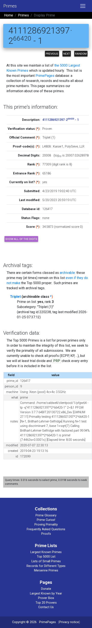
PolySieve (71, 146)
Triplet (15, 297)
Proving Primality (46, 524)
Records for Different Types (46, 566)
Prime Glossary (46, 515)
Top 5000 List (46, 556)
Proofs (46, 534)
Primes (10, 6)
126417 (47, 209)
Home (8, 15)
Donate (46, 589)
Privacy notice (69, 622)
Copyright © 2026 (24, 622)
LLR (81, 146)
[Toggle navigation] (83, 6)
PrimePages (45, 76)
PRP (56, 361)
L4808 (46, 146)
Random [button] (81, 53)
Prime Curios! (46, 520)
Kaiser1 (58, 146)
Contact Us (46, 607)
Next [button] (66, 53)
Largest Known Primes (46, 552)
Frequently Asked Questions (46, 529)
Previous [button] (52, 53)
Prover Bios (46, 598)
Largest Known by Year (46, 593)
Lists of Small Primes (46, 561)
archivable (67, 273)
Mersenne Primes (46, 570)
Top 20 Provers (46, 603)
